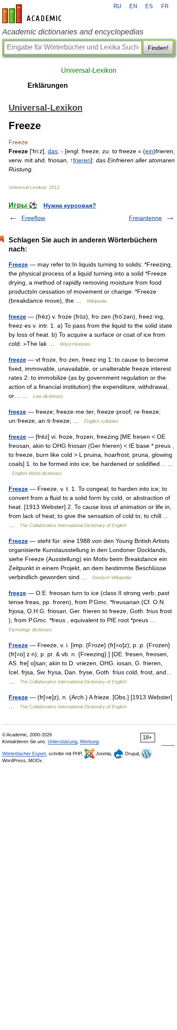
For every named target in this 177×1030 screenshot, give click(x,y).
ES (149, 6)
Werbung (89, 741)
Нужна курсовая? (69, 205)
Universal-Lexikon (88, 70)
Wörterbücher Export (24, 753)
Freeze (18, 264)
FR (164, 6)
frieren (82, 160)
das (53, 151)
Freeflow (33, 217)
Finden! (158, 47)
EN (133, 6)
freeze (17, 316)
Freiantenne (145, 217)
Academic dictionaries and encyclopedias (72, 32)
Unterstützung (62, 741)
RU (117, 6)
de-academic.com (33, 13)
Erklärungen (47, 85)
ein (149, 151)
